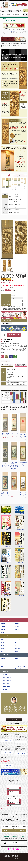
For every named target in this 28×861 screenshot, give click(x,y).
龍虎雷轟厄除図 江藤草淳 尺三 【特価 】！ (14, 493)
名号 (7, 579)
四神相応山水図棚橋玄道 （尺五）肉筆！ (23, 494)
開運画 (2, 642)
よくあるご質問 (7, 513)
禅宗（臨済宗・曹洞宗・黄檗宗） (20, 667)
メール (22, 830)
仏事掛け (3, 623)
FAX (6, 830)
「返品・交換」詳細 (7, 765)
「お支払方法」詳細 (7, 752)
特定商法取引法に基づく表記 (10, 856)
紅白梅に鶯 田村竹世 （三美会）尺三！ (23, 464)
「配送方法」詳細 (21, 742)
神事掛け (17, 623)
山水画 (7, 562)
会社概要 (7, 855)
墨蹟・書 (17, 648)
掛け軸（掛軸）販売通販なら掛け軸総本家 (8, 31)
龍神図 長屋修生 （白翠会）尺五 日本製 (5, 435)
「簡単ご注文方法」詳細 (7, 740)
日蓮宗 (16, 662)
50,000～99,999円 (7, 686)
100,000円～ (5, 689)
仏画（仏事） (4, 639)
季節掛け (7, 529)
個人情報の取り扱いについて (16, 855)
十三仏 (20, 579)
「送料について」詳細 (21, 753)
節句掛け (17, 629)
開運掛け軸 (7, 546)
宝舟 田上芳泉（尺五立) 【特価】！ (14, 434)
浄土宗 (16, 658)
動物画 (2, 648)
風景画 (2, 645)
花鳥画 (16, 645)
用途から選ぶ (6, 620)
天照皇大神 (20, 546)
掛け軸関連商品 (20, 529)
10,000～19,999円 (7, 677)
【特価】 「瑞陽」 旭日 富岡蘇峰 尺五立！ (23, 436)
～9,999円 (5, 674)
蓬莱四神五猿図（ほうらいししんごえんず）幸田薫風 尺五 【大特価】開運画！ (14, 465)
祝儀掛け (3, 629)
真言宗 (2, 662)
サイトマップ (21, 856)
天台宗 (2, 666)
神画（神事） (18, 639)
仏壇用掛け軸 (7, 595)
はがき (14, 830)
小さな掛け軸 (21, 595)
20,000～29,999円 (7, 680)
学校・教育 (7, 612)
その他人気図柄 (19, 651)
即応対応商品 (21, 513)
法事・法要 (20, 562)
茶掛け (2, 632)
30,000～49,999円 (7, 683)
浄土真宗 (3, 658)
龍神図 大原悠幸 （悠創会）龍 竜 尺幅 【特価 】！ (5, 465)
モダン (2, 651)
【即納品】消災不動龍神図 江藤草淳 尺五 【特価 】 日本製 (5, 494)
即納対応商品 (19, 31)
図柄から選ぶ (6, 636)
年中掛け (3, 626)
